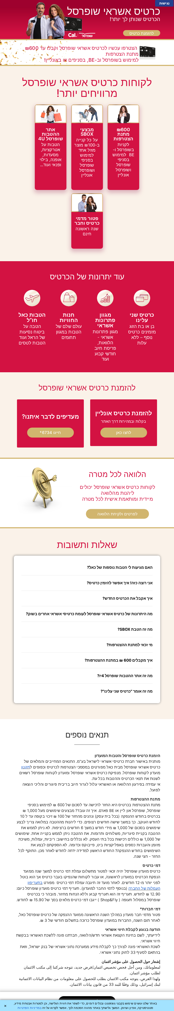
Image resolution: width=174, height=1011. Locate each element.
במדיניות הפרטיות (29, 1008)
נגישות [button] (164, 3)
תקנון (25, 767)
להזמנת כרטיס (141, 33)
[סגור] (5, 1006)
